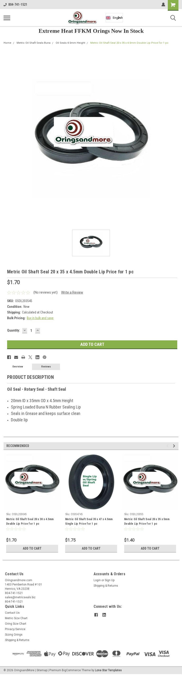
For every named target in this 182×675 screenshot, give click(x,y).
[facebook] (96, 615)
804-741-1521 (17, 4)
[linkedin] (104, 615)
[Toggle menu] (7, 17)
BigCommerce (71, 670)
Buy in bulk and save (40, 318)
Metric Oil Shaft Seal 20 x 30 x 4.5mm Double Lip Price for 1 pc (30, 521)
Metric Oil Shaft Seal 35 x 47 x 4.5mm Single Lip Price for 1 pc (89, 521)
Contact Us (12, 612)
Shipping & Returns (106, 585)
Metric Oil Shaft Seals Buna (33, 42)
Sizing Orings (14, 634)
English (118, 17)
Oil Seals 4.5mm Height (70, 42)
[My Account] (163, 4)
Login (97, 580)
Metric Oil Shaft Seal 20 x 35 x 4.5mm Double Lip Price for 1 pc (129, 42)
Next (175, 446)
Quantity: (13, 330)
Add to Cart (32, 548)
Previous (168, 446)
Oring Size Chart (15, 623)
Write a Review (72, 292)
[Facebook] (9, 357)
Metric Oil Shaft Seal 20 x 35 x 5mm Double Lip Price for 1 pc (146, 521)
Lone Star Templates (108, 670)
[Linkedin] (37, 357)
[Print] (23, 357)
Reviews (46, 366)
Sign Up (109, 580)
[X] (30, 357)
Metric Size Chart (16, 618)
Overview (17, 366)
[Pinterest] (44, 357)
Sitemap (41, 670)
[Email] (16, 357)
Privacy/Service (15, 629)
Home (7, 42)
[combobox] (114, 17)
